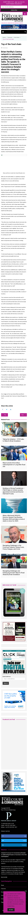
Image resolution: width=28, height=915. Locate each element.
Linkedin (10, 409)
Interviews (5, 48)
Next (22, 415)
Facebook (2, 409)
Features (3, 888)
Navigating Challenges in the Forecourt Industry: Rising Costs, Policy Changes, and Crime (13, 547)
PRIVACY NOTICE (5, 831)
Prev (5, 415)
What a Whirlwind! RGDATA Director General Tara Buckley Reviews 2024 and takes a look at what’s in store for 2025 (14, 518)
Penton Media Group (10, 810)
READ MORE (4, 877)
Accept (11, 909)
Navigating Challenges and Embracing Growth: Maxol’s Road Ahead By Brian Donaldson (13, 572)
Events (3, 899)
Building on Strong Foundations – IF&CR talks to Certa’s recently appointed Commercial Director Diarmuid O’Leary (14, 491)
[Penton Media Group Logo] (8, 816)
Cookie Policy (10, 906)
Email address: (7, 676)
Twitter (6, 409)
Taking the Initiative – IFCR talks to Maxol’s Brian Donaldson (13, 440)
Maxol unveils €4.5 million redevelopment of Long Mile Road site (14, 464)
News (2, 885)
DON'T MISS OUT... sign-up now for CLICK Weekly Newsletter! (14, 3)
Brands (3, 892)
